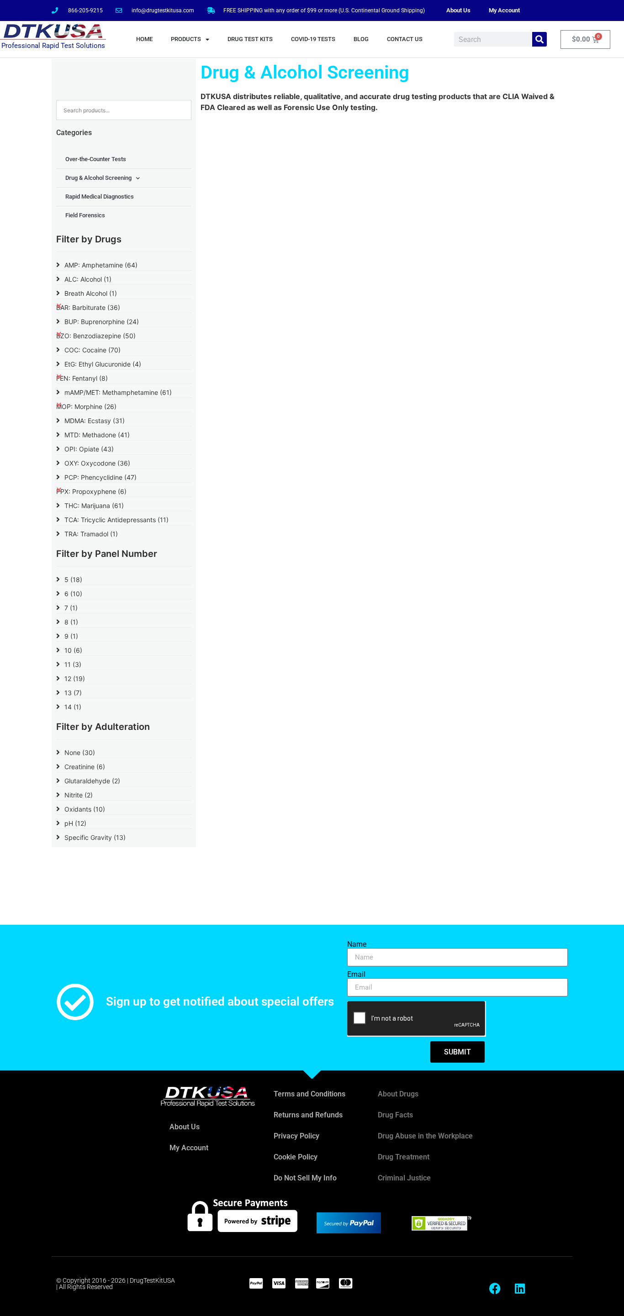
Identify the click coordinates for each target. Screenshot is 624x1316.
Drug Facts (395, 1115)
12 (74, 678)
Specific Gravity (95, 837)
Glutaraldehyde (92, 781)
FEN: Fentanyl (82, 378)
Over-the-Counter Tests (95, 159)
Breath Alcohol (90, 293)
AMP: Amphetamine (100, 265)
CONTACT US (405, 39)
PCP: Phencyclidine (100, 477)
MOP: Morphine (86, 406)
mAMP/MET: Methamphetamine (118, 392)
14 (72, 707)
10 (73, 650)
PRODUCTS (186, 39)
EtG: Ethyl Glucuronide (102, 364)
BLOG (361, 39)
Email (356, 974)
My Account (504, 10)
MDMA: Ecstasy (94, 421)
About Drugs (398, 1094)
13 (73, 693)
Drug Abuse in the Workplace (425, 1136)
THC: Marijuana (94, 505)
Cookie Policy (295, 1157)
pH (75, 823)
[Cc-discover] (322, 1283)
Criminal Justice (404, 1178)
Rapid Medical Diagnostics (99, 196)
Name (356, 944)
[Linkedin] (519, 1288)
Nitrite (78, 795)
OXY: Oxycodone (97, 463)
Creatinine (84, 767)
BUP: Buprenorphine (101, 321)
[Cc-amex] (301, 1283)
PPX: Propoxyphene (91, 491)
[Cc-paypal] (256, 1283)
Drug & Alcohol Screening (98, 177)
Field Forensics (85, 215)
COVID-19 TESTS (313, 39)
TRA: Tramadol (91, 534)
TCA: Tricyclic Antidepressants (116, 520)
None (79, 752)
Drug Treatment (403, 1157)
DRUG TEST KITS (250, 39)
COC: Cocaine (92, 350)
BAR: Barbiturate (88, 307)
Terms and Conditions (309, 1094)
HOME (144, 39)
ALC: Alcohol (87, 279)
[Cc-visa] (279, 1283)
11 (72, 664)
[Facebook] (494, 1288)
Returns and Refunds (308, 1115)
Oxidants (84, 809)
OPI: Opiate (89, 449)
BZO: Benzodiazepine (96, 336)
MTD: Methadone (97, 435)
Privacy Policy (296, 1136)
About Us (458, 10)
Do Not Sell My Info (305, 1178)
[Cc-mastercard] (345, 1283)
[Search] (539, 39)
